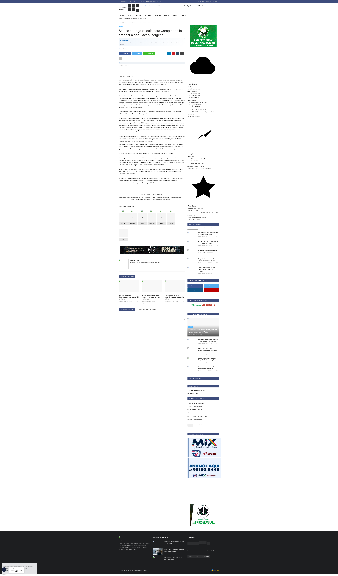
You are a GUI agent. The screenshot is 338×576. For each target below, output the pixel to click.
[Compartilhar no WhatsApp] (0, 575)
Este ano (214, 228)
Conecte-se (208, 1)
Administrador (126, 49)
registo (215, 1)
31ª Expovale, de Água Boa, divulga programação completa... (208, 251)
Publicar (195, 394)
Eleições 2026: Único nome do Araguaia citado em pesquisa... (207, 359)
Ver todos (190, 394)
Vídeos (140, 18)
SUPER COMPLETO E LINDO (197, 413)
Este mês (203, 228)
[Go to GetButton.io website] (4, 574)
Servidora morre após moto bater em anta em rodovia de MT (208, 367)
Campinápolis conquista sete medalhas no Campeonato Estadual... (206, 269)
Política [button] (148, 15)
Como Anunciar (123, 1)
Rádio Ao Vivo (133, 1)
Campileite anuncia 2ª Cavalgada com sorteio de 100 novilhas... (129, 297)
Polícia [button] (139, 15)
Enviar (181, 323)
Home (122, 15)
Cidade (124, 22)
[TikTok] (129, 9)
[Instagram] (133, 5)
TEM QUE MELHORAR (195, 409)
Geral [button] (166, 15)
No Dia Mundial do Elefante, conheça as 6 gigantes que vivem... (208, 233)
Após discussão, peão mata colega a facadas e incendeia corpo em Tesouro (167, 198)
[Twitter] (137, 10)
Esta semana (192, 228)
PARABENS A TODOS (195, 420)
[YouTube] (137, 5)
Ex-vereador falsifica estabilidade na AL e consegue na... (174, 542)
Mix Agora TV (142, 1)
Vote (190, 425)
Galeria (144, 18)
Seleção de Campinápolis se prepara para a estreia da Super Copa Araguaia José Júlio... (134, 198)
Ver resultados (199, 425)
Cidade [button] (182, 15)
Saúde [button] (174, 15)
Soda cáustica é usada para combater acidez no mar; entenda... (174, 550)
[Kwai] (133, 9)
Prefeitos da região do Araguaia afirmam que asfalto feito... (174, 297)
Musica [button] (157, 15)
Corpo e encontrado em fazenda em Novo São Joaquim (173, 558)
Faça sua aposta (201, 217)
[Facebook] (129, 5)
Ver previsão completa (194, 116)
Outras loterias (191, 217)
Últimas (121, 18)
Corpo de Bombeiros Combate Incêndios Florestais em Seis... (207, 259)
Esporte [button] (130, 15)
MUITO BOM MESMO (195, 406)
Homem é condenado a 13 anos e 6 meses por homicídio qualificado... (151, 297)
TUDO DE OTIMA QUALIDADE (198, 416)
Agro (128, 18)
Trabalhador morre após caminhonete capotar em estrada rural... (207, 350)
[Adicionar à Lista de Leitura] (120, 58)
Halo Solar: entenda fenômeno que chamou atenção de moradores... (208, 340)
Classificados (133, 18)
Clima (125, 18)
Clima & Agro (192, 84)
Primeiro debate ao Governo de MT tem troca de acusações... (208, 242)
